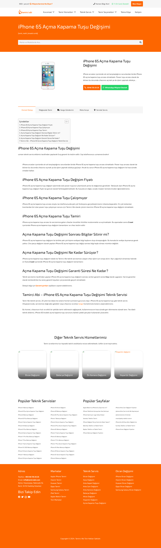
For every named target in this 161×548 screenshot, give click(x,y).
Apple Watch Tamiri (58, 496)
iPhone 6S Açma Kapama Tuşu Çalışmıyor (35, 127)
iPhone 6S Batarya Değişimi (59, 429)
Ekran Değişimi (89, 476)
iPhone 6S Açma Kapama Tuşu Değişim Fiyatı (37, 125)
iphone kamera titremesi (123, 415)
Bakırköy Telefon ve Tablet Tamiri (93, 425)
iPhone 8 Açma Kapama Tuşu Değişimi (29, 433)
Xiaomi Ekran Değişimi (124, 480)
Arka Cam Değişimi (90, 486)
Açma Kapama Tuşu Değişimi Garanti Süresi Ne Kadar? (40, 138)
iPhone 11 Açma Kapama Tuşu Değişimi (62, 433)
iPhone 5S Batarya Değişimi (59, 436)
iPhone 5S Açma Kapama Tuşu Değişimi (30, 451)
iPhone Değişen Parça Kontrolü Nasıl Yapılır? (96, 422)
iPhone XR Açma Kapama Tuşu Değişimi (62, 451)
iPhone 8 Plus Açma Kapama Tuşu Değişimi (31, 411)
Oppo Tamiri (55, 486)
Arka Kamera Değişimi (92, 490)
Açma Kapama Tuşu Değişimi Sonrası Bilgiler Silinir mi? (40, 133)
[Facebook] (19, 497)
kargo (81, 304)
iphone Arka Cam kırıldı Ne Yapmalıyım (127, 411)
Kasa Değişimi (88, 480)
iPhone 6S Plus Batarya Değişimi (28, 418)
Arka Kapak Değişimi (91, 483)
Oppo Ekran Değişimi (124, 486)
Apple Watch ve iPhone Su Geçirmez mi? (95, 407)
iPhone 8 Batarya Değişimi (26, 415)
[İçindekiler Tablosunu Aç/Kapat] (65, 121)
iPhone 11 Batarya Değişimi (26, 454)
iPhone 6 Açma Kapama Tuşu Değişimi (62, 422)
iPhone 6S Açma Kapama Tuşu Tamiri (34, 130)
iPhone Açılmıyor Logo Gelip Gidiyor (93, 415)
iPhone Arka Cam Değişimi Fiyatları (126, 407)
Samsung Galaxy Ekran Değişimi (128, 490)
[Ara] (141, 42)
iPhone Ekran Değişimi (124, 476)
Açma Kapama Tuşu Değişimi (94, 503)
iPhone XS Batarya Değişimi (26, 425)
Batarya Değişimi (90, 493)
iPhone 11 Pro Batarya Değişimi (60, 440)
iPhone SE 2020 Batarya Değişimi (28, 447)
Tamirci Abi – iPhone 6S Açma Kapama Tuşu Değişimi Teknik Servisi (44, 141)
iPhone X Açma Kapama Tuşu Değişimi (29, 422)
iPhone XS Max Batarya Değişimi (60, 447)
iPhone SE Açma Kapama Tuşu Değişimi (62, 454)
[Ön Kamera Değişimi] (96, 364)
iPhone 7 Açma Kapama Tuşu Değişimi (29, 443)
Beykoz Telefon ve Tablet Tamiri (92, 429)
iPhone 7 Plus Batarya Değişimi (27, 440)
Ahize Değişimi (89, 496)
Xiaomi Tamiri (56, 480)
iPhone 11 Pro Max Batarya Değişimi (29, 436)
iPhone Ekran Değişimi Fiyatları (125, 429)
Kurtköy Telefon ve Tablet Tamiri (125, 425)
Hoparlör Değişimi (90, 500)
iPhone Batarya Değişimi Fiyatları (93, 433)
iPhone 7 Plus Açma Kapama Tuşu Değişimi (63, 443)
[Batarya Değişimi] (64, 364)
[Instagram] (26, 497)
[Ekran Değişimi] (32, 364)
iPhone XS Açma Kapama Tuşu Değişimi (30, 458)
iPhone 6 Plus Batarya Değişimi (27, 429)
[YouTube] (29, 497)
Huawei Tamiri (56, 483)
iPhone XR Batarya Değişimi (59, 411)
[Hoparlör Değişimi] (128, 364)
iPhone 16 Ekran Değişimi (58, 407)
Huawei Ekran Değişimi (125, 483)
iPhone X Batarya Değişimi (26, 407)
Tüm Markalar (56, 500)
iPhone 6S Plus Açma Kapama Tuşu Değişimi (64, 415)
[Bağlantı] (25, 12)
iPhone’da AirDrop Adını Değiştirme (126, 422)
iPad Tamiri (55, 493)
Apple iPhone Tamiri (58, 476)
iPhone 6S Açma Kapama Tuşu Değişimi (64, 26)
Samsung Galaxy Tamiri (60, 490)
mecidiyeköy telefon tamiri (124, 418)
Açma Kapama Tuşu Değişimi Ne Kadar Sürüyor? (38, 135)
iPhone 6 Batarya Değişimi (58, 458)
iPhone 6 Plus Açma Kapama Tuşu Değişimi (63, 425)
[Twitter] (22, 497)
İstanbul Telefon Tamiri (90, 418)
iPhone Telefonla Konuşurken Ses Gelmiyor (96, 411)
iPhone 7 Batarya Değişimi (58, 418)
